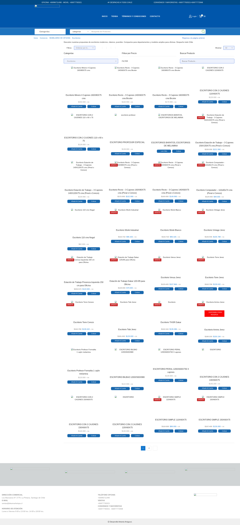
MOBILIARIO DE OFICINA (60, 38)
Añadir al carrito (76, 106)
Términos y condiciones (134, 16)
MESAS (183, 62)
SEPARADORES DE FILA (192, 113)
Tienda (114, 16)
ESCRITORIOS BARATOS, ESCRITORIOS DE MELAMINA (170, 144)
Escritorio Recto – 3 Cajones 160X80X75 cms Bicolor (171, 96)
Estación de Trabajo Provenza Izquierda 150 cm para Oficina (83, 283)
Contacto (155, 16)
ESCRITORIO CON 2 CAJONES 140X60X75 (214, 378)
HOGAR (183, 58)
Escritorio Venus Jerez (171, 277)
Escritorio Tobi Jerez (127, 329)
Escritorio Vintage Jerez (214, 230)
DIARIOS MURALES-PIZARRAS (195, 83)
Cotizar (93, 106)
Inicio (105, 16)
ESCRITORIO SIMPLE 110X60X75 (170, 420)
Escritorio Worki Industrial (127, 230)
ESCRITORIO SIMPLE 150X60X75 (214, 420)
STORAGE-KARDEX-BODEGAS (195, 117)
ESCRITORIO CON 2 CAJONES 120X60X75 (127, 426)
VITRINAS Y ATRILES (190, 108)
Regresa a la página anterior (193, 38)
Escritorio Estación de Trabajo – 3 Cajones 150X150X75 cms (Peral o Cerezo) (214, 144)
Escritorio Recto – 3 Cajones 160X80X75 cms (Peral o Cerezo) (127, 191)
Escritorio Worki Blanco (170, 230)
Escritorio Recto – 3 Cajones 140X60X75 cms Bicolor (127, 96)
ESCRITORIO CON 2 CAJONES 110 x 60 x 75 (83, 139)
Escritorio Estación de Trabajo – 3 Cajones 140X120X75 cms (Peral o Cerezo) (84, 191)
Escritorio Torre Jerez (214, 277)
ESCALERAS (186, 87)
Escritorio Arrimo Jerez (214, 330)
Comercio (44, 38)
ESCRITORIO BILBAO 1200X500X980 (127, 377)
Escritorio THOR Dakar (171, 322)
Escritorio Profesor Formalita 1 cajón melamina (84, 372)
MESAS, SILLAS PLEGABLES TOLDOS (198, 100)
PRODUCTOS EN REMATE (192, 121)
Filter (125, 61)
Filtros (69, 48)
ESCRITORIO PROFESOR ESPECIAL (127, 142)
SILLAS (183, 53)
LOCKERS (185, 96)
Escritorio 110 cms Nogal (84, 237)
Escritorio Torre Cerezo (84, 322)
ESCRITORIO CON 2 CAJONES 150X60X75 (83, 426)
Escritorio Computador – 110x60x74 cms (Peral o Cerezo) (214, 191)
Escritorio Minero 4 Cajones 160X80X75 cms (84, 96)
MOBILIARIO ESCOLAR (191, 66)
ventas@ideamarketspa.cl (12, 503)
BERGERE (185, 70)
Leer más (164, 151)
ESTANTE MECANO (189, 91)
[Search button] (203, 31)
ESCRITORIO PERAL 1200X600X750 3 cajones (171, 370)
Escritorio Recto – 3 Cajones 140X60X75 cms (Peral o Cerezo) (171, 191)
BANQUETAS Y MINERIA (191, 75)
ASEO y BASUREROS (190, 79)
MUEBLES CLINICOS (190, 104)
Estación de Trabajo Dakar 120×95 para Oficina (127, 282)
